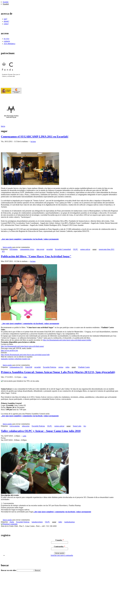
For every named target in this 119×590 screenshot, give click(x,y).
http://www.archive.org (9, 350)
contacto (7, 41)
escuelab (49, 249)
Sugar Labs (77, 426)
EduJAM (28, 367)
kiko (25, 377)
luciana (33, 141)
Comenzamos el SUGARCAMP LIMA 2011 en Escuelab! (34, 136)
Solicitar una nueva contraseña (62, 555)
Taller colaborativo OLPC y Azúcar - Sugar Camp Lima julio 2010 (41, 430)
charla (12, 522)
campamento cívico (27, 249)
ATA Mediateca (9, 44)
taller (60, 522)
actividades (14, 249)
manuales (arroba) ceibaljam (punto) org (15, 359)
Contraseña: (59, 547)
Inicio (3, 126)
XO (3, 251)
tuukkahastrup (69, 522)
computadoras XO (16, 367)
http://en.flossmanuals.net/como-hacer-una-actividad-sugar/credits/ (67, 340)
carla (24, 436)
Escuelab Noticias (49, 367)
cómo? (6, 24)
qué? (5, 19)
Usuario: (59, 540)
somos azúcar (85, 249)
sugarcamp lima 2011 (106, 249)
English (5, 2)
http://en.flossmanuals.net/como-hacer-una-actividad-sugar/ (22, 346)
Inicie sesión (7, 247)
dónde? (6, 21)
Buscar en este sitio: (9, 570)
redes (67, 367)
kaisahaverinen (37, 522)
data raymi (40, 249)
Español (6, 4)
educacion (25, 426)
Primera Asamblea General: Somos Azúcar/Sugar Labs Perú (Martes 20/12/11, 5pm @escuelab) (58, 372)
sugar (94, 249)
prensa (60, 367)
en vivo (6, 39)
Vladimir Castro (84, 367)
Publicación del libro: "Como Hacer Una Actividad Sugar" (36, 256)
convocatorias (15, 426)
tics (85, 426)
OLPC (75, 249)
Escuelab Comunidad (63, 249)
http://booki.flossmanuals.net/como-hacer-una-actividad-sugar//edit (25, 355)
